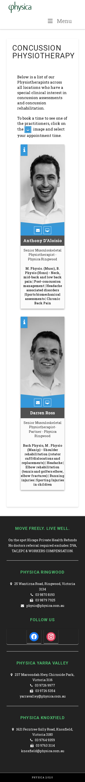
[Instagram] (51, 636)
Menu (64, 21)
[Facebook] (34, 636)
